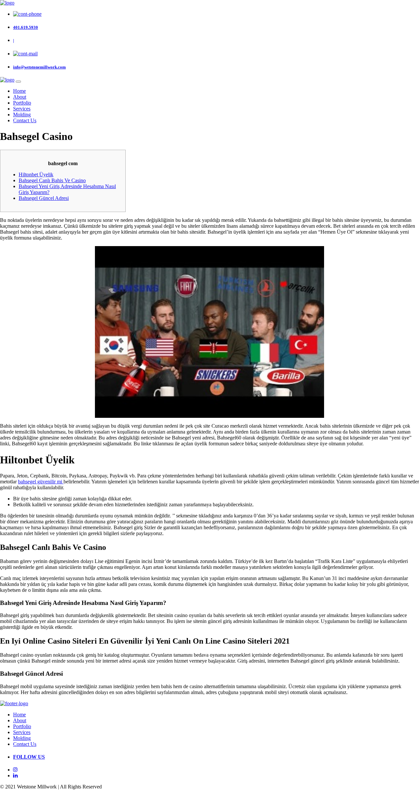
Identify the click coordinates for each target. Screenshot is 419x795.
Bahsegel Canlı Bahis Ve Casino (52, 180)
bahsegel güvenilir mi (41, 481)
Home (19, 91)
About (19, 97)
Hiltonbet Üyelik (36, 174)
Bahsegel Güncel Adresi (44, 198)
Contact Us (24, 120)
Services (21, 108)
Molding (22, 114)
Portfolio (22, 103)
